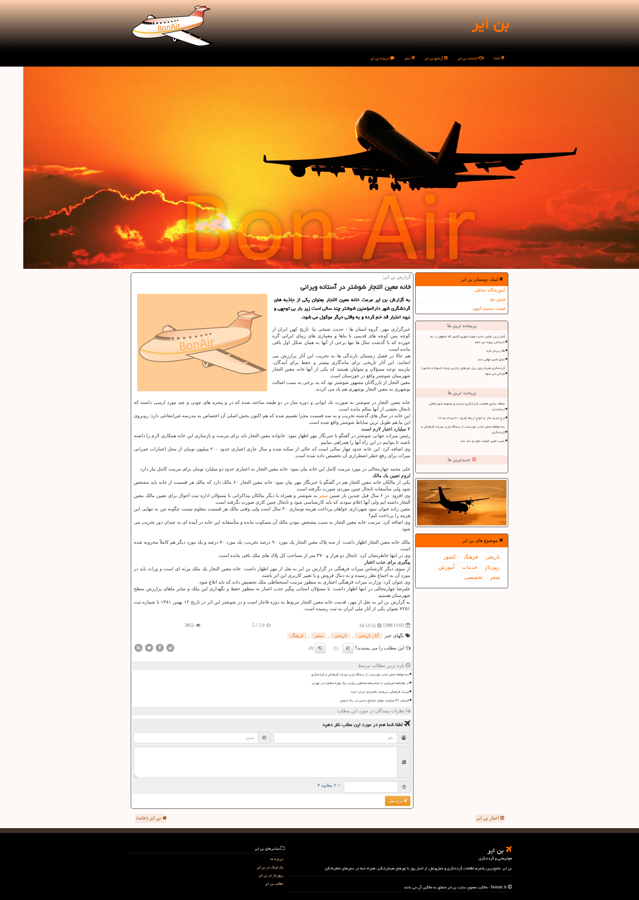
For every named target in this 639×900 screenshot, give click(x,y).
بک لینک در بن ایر (270, 867)
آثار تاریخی (368, 635)
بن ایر (490, 23)
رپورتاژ (492, 567)
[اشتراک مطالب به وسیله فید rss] (138, 647)
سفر (407, 58)
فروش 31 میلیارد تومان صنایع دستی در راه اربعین (374, 700)
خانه (497, 58)
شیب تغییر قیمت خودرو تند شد (483, 441)
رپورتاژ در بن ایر (271, 875)
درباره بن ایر (380, 58)
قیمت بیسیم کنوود (488, 308)
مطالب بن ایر (274, 883)
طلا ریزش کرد (495, 350)
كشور (449, 557)
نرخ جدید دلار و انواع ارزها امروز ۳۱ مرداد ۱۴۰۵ (471, 418)
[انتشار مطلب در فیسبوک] (159, 647)
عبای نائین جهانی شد (491, 359)
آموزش (446, 567)
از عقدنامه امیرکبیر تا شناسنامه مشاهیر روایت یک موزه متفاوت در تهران (360, 683)
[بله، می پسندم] (348, 648)
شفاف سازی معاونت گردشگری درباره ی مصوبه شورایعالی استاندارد (467, 406)
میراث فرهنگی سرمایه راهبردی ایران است (379, 691)
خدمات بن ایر (468, 58)
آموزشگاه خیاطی (489, 289)
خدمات (470, 567)
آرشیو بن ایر (434, 58)
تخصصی (473, 577)
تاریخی (492, 557)
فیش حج (497, 299)
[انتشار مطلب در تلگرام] (170, 647)
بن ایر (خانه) (149, 817)
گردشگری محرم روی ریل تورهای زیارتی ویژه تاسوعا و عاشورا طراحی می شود (463, 371)
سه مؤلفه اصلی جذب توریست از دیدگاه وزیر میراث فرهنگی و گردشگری (463, 429)
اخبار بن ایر (488, 817)
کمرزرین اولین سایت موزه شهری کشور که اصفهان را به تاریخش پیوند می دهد (467, 339)
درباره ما (277, 858)
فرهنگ (470, 557)
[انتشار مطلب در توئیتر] (149, 647)
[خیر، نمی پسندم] (320, 648)
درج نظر (396, 801)
